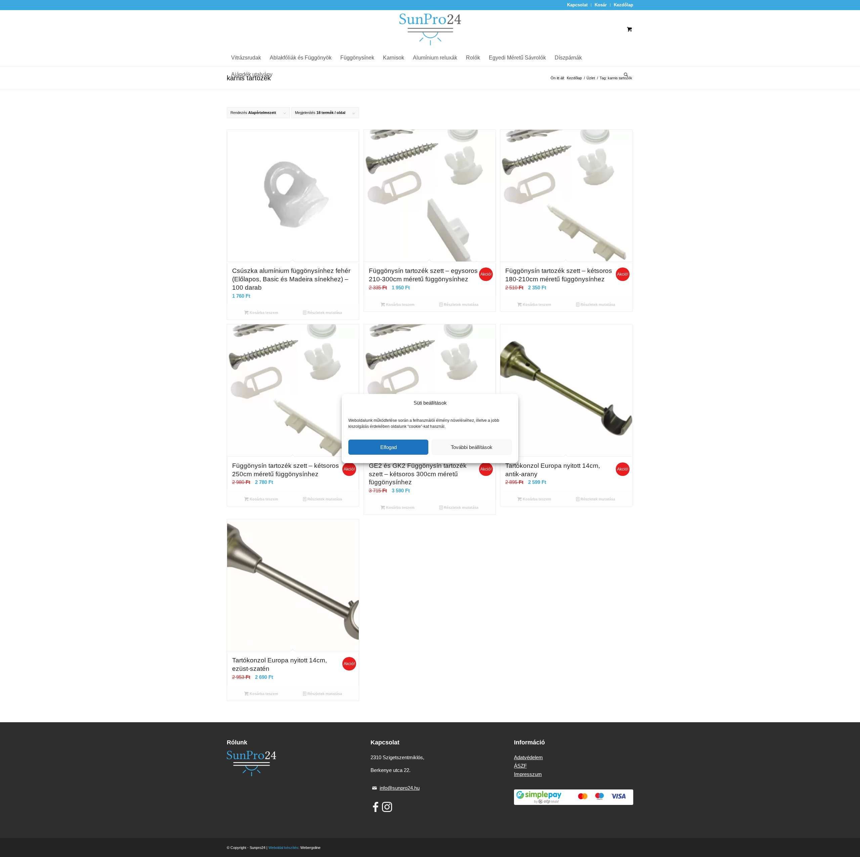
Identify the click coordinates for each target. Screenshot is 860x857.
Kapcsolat (577, 4)
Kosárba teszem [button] (263, 313)
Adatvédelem (528, 757)
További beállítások (471, 447)
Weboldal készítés (283, 848)
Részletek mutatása (324, 313)
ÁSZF (520, 766)
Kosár (601, 4)
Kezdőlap (623, 4)
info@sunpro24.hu (400, 788)
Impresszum (528, 774)
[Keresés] (623, 74)
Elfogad (388, 447)
